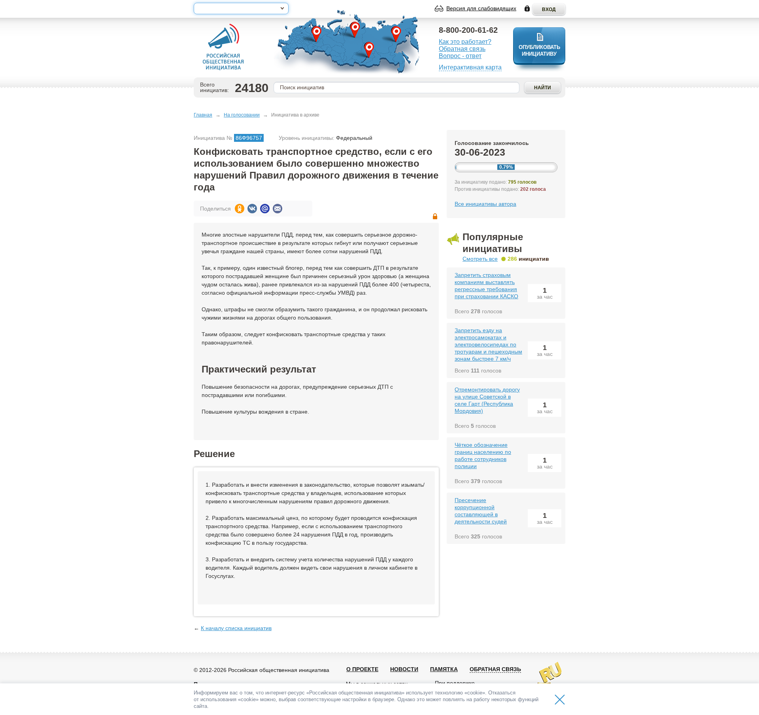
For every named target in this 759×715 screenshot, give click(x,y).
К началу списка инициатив (236, 628)
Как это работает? (465, 41)
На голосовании (242, 115)
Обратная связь (462, 48)
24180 (251, 88)
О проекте (362, 669)
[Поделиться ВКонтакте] (252, 208)
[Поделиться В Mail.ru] (265, 208)
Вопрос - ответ (460, 56)
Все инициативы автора (485, 204)
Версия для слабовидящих (481, 8)
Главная (203, 115)
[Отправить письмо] (277, 208)
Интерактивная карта (470, 67)
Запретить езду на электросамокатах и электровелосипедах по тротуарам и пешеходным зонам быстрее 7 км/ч (488, 344)
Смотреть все (480, 259)
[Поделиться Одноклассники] (239, 208)
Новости (404, 669)
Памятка (444, 669)
